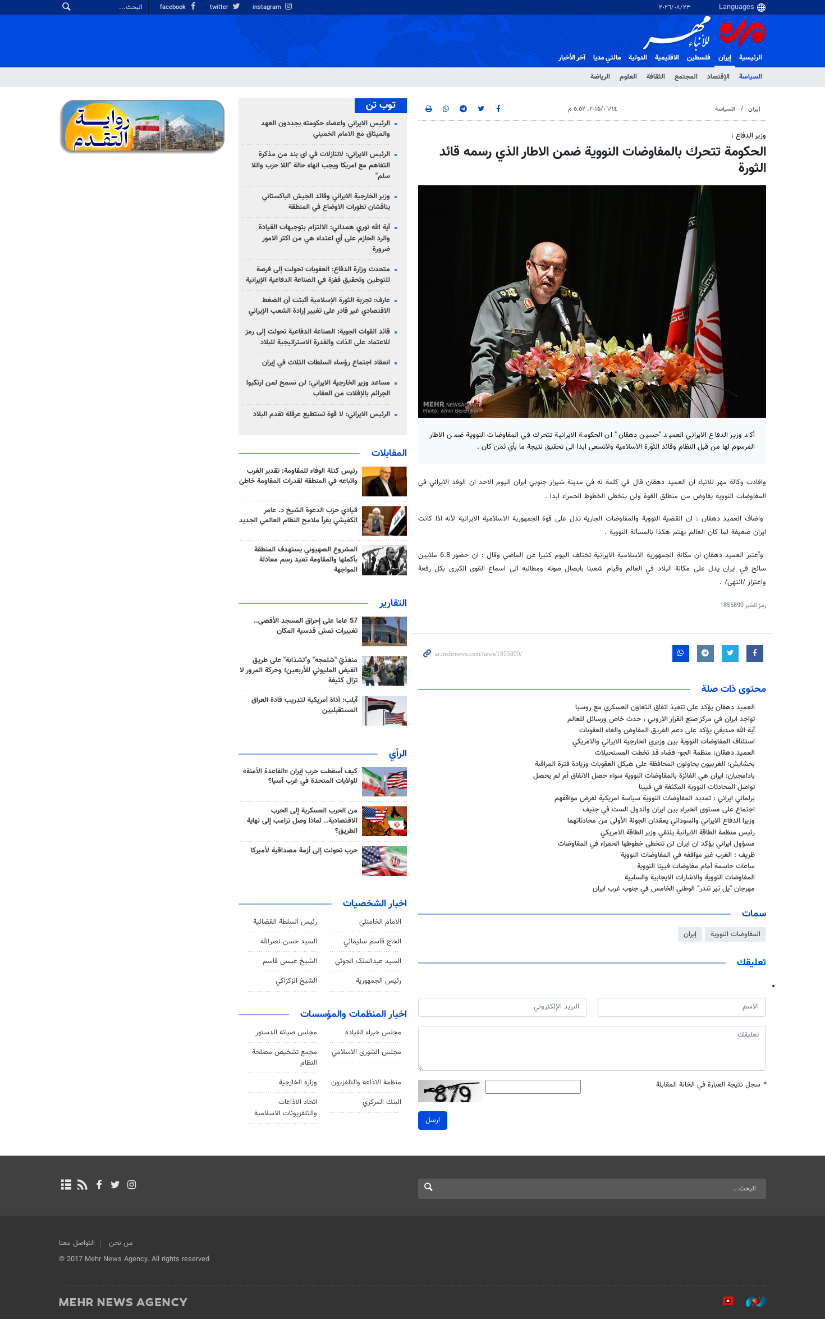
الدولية (638, 57)
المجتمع (686, 77)
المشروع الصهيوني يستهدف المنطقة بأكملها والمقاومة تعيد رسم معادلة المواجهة (306, 560)
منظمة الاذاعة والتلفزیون (366, 1082)
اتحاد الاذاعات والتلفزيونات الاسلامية (285, 1108)
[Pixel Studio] (722, 1302)
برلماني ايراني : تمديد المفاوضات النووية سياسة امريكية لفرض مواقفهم (654, 798)
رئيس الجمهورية (378, 981)
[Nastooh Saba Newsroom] (750, 1302)
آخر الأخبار (571, 57)
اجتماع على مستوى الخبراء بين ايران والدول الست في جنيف (669, 809)
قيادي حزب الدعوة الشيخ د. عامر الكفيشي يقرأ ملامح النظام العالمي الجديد (298, 515)
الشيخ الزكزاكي (296, 981)
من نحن (121, 1243)
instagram (268, 7)
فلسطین (699, 57)
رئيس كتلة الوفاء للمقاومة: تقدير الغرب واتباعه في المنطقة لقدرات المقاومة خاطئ (298, 476)
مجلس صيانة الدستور (286, 1032)
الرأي (398, 754)
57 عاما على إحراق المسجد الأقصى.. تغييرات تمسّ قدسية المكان (306, 626)
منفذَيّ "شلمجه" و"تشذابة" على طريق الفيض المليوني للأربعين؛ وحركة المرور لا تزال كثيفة (299, 670)
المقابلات (389, 453)
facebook (173, 7)
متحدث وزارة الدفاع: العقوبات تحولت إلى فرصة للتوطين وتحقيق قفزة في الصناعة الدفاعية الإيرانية (318, 275)
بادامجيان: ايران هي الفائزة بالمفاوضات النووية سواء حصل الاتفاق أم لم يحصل (644, 776)
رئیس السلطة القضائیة (285, 922)
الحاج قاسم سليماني (372, 941)
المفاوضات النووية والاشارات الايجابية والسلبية (690, 877)
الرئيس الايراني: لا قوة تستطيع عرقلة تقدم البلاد (321, 414)
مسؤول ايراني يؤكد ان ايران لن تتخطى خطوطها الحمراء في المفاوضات (656, 844)
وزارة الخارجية (298, 1082)
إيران (724, 57)
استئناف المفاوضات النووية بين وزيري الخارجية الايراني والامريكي (663, 741)
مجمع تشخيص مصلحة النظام (284, 1058)
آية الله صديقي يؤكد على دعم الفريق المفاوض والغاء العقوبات (667, 730)
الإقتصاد (718, 77)
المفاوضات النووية (735, 934)
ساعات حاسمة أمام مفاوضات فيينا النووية (696, 866)
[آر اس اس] (82, 1186)
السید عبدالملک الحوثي (368, 961)
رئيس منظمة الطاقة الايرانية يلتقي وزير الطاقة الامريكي (678, 832)
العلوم (628, 77)
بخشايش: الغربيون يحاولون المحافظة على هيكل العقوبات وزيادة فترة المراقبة (645, 764)
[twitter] (115, 1186)
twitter (220, 7)
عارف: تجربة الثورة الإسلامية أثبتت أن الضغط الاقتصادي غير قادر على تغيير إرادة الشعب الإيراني (319, 306)
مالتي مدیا (607, 57)
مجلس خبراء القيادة (373, 1032)
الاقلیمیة (667, 57)
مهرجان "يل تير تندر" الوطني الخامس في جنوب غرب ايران (674, 888)
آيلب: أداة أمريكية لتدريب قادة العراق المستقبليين (304, 705)
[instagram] (132, 1186)
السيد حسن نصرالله (288, 941)
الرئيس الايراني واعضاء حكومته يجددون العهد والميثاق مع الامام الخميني (325, 129)
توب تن (381, 105)
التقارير (393, 603)
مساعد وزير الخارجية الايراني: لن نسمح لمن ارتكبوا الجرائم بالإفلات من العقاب (318, 388)
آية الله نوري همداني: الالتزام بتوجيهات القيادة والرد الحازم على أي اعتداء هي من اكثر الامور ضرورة (324, 238)
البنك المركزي (382, 1102)
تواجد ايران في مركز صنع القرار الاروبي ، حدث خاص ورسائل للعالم (661, 719)
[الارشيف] (66, 1186)
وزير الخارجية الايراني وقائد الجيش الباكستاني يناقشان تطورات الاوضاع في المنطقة (326, 202)
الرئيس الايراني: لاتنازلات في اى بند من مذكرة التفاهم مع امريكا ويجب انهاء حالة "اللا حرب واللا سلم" (320, 165)
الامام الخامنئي (380, 922)
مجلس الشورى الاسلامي (366, 1052)
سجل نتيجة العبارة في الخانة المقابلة (711, 1085)
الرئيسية (750, 57)
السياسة (750, 77)
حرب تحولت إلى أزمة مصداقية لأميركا (304, 850)
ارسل (432, 1120)
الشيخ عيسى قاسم (290, 961)
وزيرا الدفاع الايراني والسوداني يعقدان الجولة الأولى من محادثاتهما (661, 821)
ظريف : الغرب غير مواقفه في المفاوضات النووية (688, 855)
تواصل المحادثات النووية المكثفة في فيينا (697, 787)
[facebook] (98, 1186)
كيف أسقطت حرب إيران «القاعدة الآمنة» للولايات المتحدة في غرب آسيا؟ (300, 776)
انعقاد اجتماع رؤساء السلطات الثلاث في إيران (326, 362)
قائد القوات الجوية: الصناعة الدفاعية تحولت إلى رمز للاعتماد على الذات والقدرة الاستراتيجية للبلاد (317, 337)
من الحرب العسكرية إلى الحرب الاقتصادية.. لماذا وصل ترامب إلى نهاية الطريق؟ (302, 821)
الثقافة (656, 77)
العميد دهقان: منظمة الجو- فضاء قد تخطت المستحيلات (675, 753)
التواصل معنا (77, 1243)
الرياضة (600, 77)
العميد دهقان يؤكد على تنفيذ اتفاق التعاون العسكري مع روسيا (665, 707)
